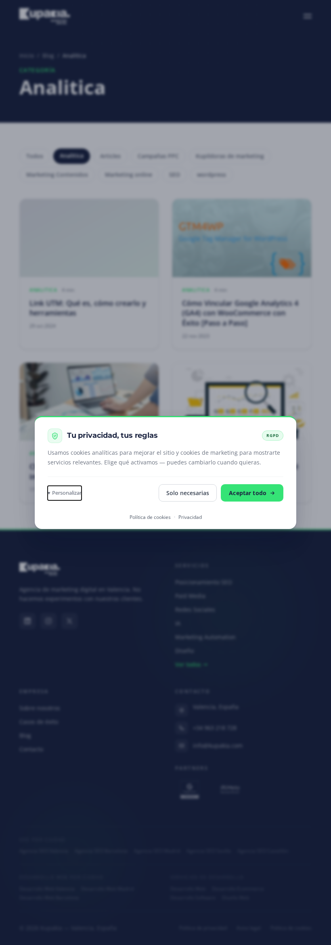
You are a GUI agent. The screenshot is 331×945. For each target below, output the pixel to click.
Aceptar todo (247, 493)
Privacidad (190, 517)
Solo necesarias (187, 493)
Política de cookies (150, 517)
